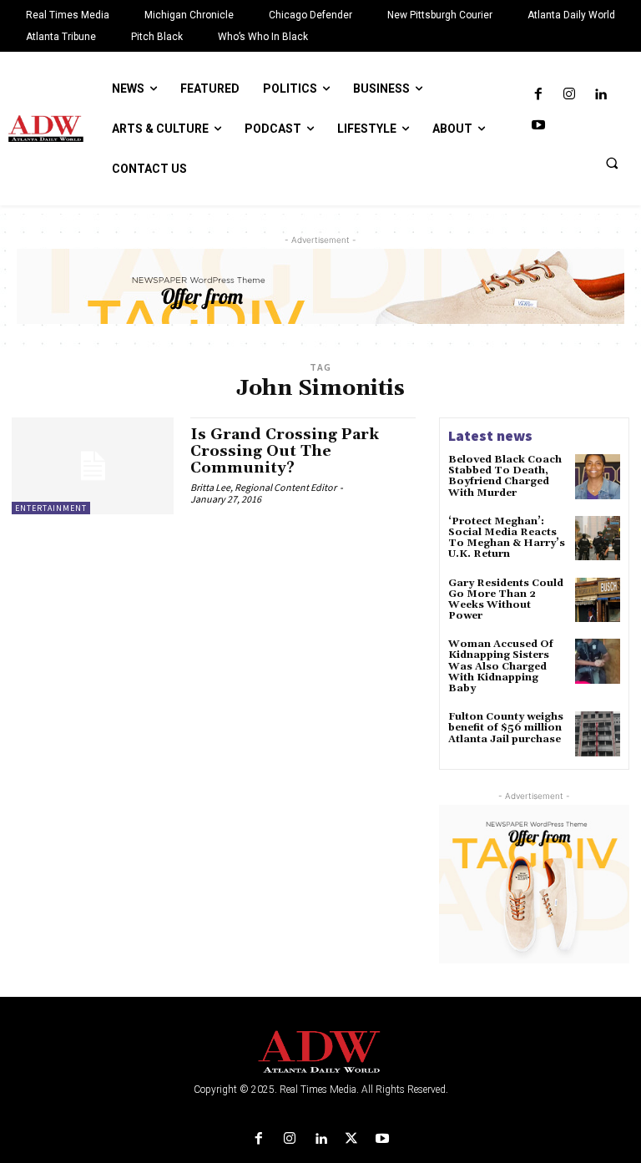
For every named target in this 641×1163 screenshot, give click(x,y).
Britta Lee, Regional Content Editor (263, 487)
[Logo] (320, 1052)
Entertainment (51, 508)
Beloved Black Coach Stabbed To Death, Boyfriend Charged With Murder (505, 476)
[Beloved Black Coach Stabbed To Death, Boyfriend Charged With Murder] (597, 476)
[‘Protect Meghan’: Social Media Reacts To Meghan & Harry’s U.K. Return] (597, 538)
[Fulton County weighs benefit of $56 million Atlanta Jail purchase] (597, 733)
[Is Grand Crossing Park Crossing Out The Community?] (93, 465)
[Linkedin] (600, 94)
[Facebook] (538, 94)
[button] (612, 163)
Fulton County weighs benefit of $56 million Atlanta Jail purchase (505, 727)
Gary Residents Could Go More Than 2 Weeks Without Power (505, 600)
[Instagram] (569, 94)
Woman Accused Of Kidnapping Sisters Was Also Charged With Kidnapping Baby (500, 666)
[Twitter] (352, 1139)
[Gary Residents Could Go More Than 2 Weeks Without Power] (597, 600)
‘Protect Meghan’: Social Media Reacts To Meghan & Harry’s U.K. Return (506, 538)
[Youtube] (538, 125)
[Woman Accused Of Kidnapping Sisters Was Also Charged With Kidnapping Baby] (597, 661)
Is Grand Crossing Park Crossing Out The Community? (284, 451)
